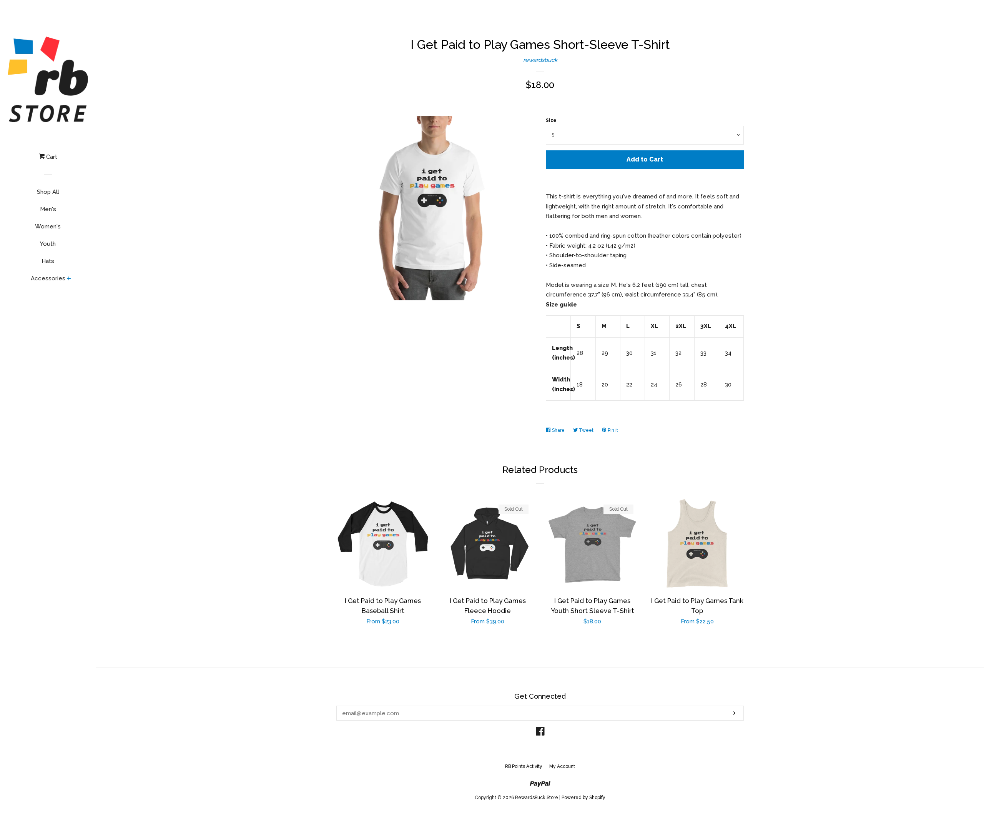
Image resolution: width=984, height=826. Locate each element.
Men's (48, 209)
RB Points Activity (523, 766)
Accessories (48, 278)
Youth (48, 243)
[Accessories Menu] (69, 279)
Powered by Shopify (583, 797)
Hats (48, 261)
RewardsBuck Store (536, 797)
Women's (48, 226)
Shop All (48, 191)
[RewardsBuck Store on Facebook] (540, 732)
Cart (51, 156)
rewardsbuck (540, 60)
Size (551, 120)
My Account (562, 766)
